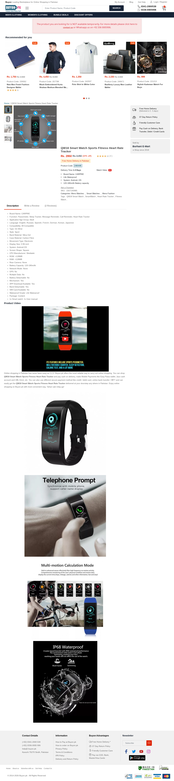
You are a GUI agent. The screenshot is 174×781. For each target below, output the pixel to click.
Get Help (142, 2)
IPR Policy (60, 755)
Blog (131, 2)
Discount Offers (83, 15)
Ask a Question (67, 188)
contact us (68, 27)
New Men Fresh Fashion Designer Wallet (18, 85)
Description (13, 206)
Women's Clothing (38, 15)
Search (116, 8)
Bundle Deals (61, 15)
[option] (35, 127)
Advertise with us (27, 768)
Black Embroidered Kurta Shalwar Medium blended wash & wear (54, 86)
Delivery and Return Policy (67, 759)
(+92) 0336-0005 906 (31, 745)
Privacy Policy (61, 749)
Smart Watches (93, 193)
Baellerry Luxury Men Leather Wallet (118, 85)
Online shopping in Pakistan (16, 373)
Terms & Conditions (64, 752)
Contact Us (48, 768)
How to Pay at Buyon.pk (66, 742)
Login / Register (160, 2)
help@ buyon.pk (29, 749)
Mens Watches (77, 193)
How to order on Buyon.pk (67, 745)
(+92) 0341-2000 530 (31, 742)
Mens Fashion (108, 193)
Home (6, 103)
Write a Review (31, 206)
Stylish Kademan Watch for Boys (150, 85)
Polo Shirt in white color (83, 84)
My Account (120, 2)
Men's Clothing (13, 15)
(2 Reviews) (51, 206)
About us (16, 768)
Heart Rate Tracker (105, 196)
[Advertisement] (93, 126)
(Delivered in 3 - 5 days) (148, 111)
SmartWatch (90, 196)
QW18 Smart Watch (75, 196)
